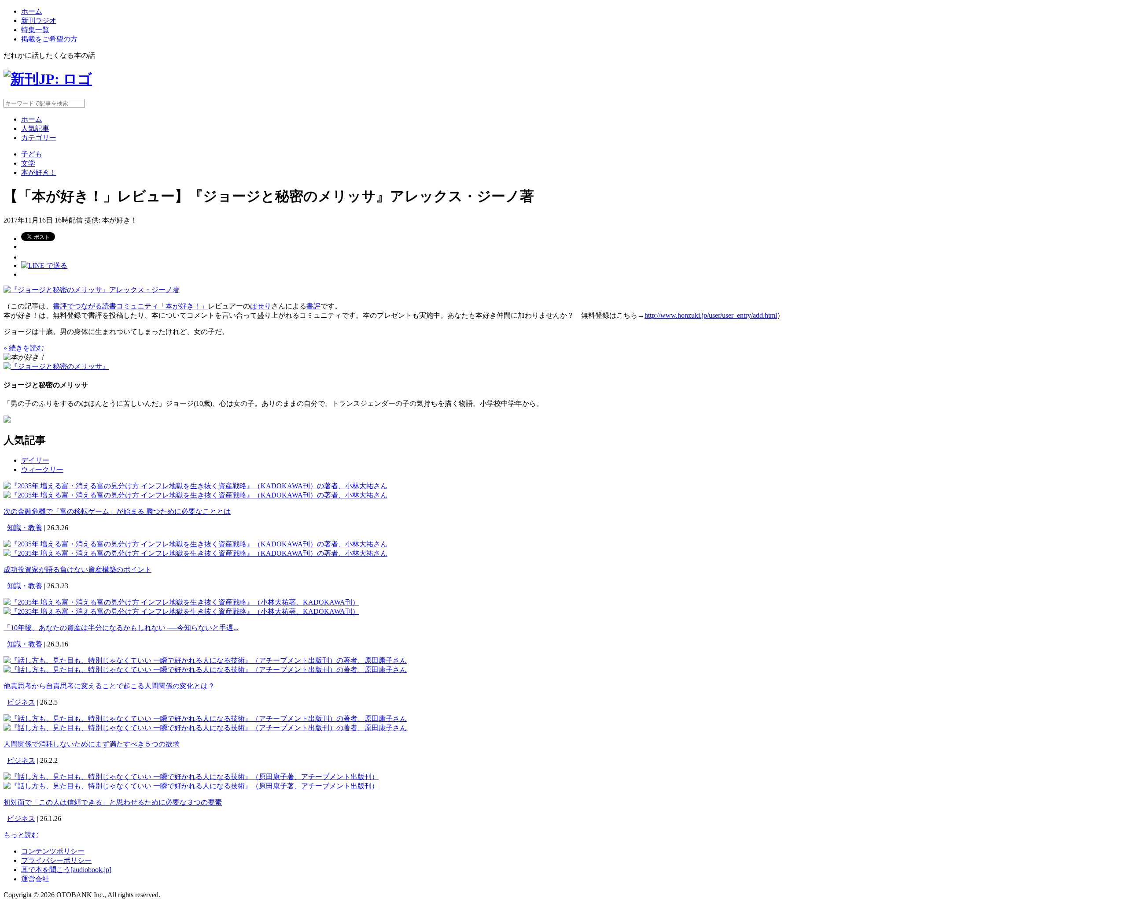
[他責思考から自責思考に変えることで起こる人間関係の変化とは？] (205, 660)
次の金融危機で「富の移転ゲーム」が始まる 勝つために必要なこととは (117, 511)
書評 (313, 306)
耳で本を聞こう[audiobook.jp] (66, 869)
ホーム (31, 11)
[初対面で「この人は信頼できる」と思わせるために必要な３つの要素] (191, 776)
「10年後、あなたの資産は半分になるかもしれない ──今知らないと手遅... (121, 627)
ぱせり (260, 306)
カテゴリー (38, 137)
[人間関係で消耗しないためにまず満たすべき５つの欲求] (205, 718)
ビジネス (21, 702)
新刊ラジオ (38, 20)
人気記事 (35, 128)
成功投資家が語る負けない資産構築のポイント (77, 569)
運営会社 (35, 879)
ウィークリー (42, 469)
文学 (28, 163)
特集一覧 (35, 29)
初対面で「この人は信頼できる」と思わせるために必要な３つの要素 (113, 802)
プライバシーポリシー (56, 860)
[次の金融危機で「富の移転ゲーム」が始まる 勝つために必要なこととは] (195, 486)
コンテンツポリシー (53, 851)
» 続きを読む (24, 348)
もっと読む (21, 835)
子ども (31, 154)
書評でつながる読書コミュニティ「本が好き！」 (130, 306)
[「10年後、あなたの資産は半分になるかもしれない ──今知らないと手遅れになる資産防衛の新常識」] (181, 602)
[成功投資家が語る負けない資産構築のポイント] (195, 544)
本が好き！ (38, 172)
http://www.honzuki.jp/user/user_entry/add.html (711, 315)
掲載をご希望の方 (49, 39)
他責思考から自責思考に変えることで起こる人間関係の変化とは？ (109, 686)
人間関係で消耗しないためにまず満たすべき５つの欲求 (92, 744)
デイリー (35, 460)
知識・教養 (24, 527)
